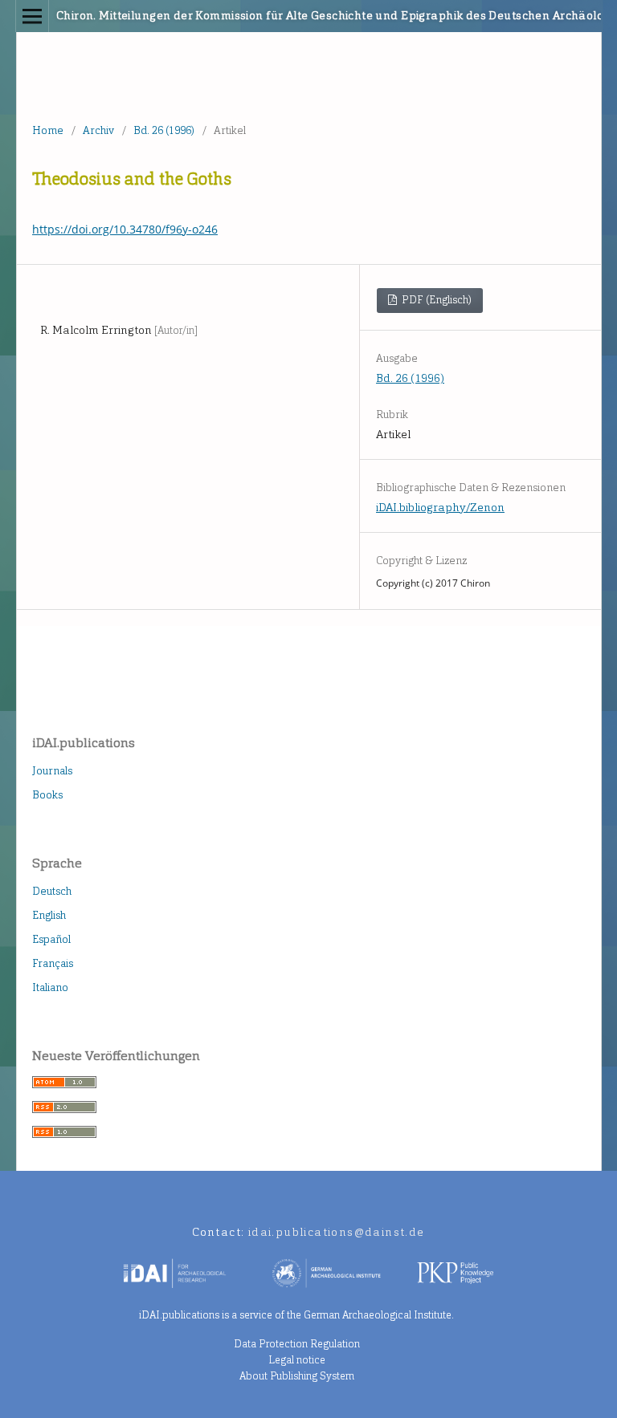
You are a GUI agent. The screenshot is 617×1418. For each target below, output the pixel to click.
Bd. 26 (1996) (163, 130)
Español (51, 939)
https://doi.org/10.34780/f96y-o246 (125, 229)
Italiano (50, 987)
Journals (52, 771)
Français (52, 963)
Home (47, 130)
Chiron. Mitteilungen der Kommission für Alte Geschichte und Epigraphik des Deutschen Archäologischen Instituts (247, 15)
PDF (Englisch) (435, 300)
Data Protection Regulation (297, 1344)
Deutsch (52, 891)
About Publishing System (296, 1376)
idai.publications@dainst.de (336, 1232)
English (49, 915)
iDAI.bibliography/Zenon (440, 507)
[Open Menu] (32, 16)
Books (47, 795)
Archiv (98, 130)
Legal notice (296, 1360)
